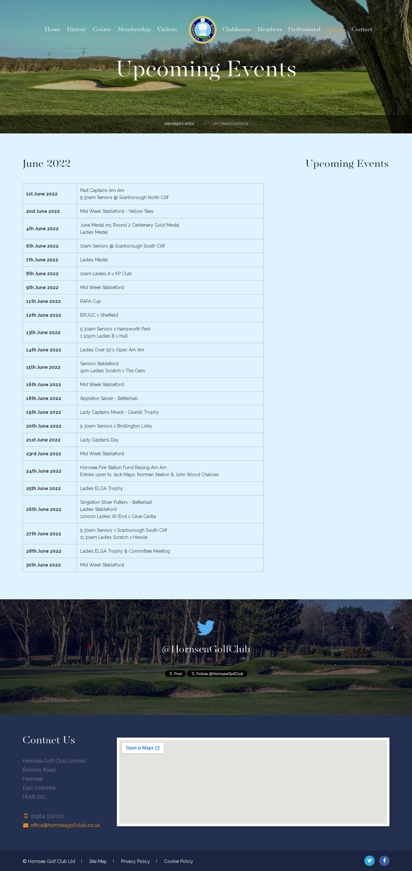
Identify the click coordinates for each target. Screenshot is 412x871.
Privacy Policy (135, 861)
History (77, 29)
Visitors (167, 29)
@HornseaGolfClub (206, 649)
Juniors (335, 29)
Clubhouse (237, 29)
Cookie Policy (178, 861)
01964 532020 (47, 816)
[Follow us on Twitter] (369, 861)
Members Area (179, 124)
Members (269, 29)
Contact (361, 29)
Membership (134, 29)
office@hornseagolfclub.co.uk (65, 825)
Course (102, 29)
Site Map (98, 861)
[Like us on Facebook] (384, 861)
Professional (304, 29)
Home (53, 29)
